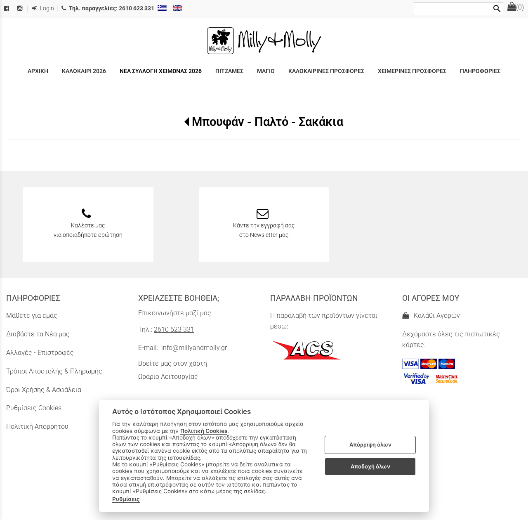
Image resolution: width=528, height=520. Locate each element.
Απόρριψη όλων (370, 445)
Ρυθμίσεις (126, 499)
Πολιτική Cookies (203, 431)
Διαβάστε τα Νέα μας (38, 334)
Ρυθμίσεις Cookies (33, 408)
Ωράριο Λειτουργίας (168, 377)
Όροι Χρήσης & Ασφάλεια (43, 390)
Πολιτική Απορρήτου (37, 426)
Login (46, 8)
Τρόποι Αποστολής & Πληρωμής (54, 371)
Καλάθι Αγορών (435, 315)
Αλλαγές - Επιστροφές (40, 353)
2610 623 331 (174, 329)
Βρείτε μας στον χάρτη (172, 363)
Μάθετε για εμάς (31, 315)
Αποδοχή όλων (370, 466)
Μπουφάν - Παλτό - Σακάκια (267, 122)
